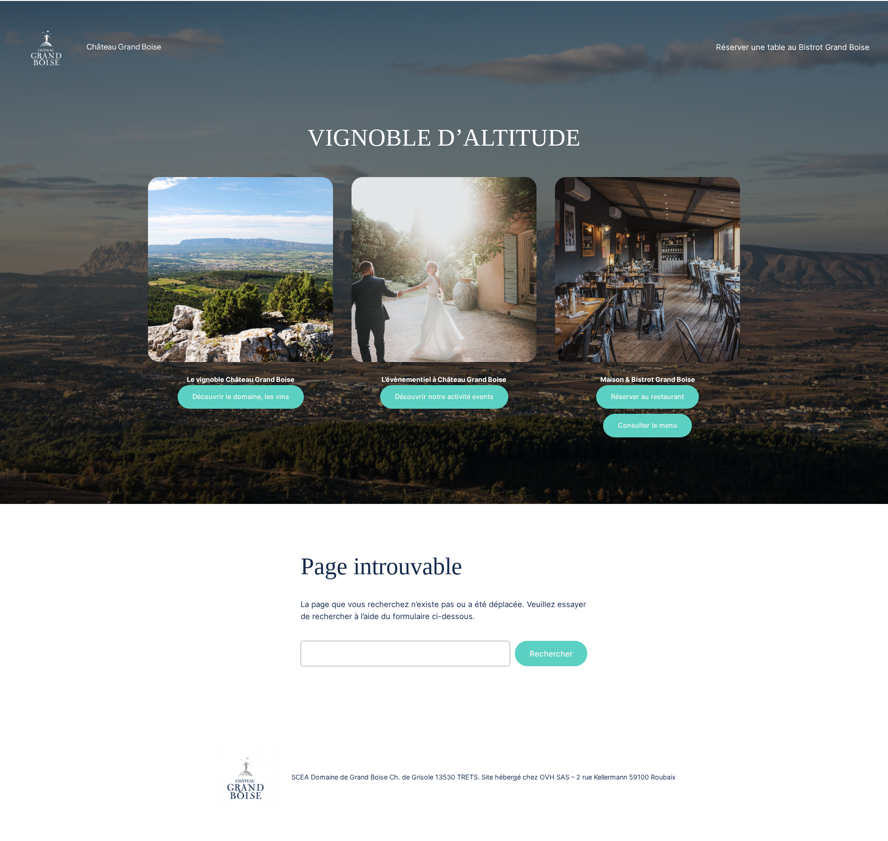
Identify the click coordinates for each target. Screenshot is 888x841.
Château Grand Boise (123, 46)
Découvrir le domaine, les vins (240, 396)
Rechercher (551, 653)
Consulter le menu (647, 425)
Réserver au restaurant (647, 396)
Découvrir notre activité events (444, 396)
